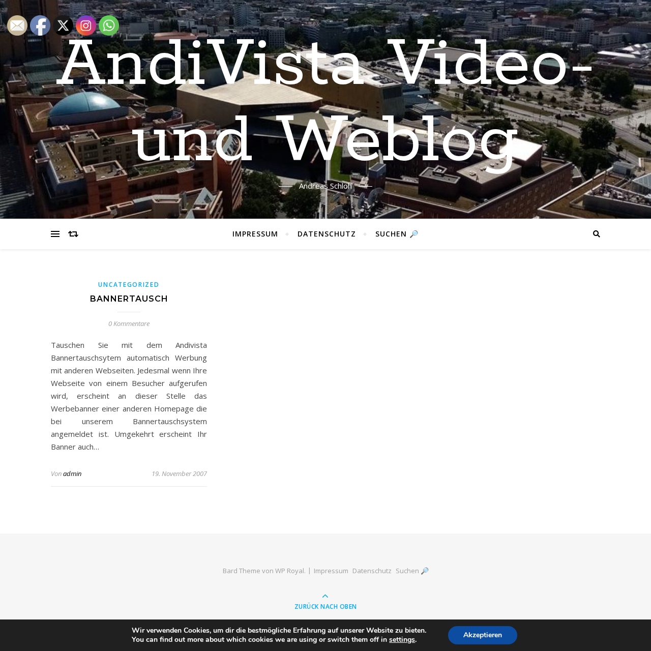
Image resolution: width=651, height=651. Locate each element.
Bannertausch (129, 299)
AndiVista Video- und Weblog (326, 103)
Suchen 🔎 (397, 234)
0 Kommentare (129, 323)
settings (402, 639)
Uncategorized (128, 284)
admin (72, 473)
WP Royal (289, 570)
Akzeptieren (482, 635)
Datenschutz (327, 234)
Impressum (255, 234)
